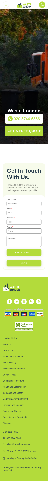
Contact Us (8, 350)
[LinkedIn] (31, 301)
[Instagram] (24, 301)
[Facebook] (9, 301)
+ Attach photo (24, 252)
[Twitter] (16, 301)
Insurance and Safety (13, 393)
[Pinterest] (38, 301)
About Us (7, 344)
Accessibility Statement (14, 369)
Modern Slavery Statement (15, 399)
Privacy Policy (9, 362)
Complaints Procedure (13, 381)
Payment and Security (13, 405)
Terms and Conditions (13, 356)
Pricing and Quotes (12, 411)
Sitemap (7, 423)
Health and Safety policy (14, 387)
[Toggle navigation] (6, 4)
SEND (24, 263)
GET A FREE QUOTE (24, 131)
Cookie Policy (9, 375)
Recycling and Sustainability (16, 417)
